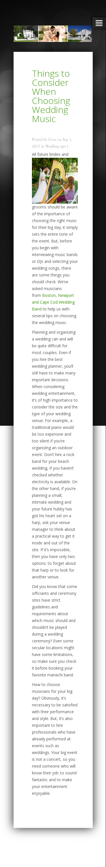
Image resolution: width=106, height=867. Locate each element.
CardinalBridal (55, 842)
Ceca (52, 139)
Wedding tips (55, 146)
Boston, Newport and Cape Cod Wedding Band (53, 302)
